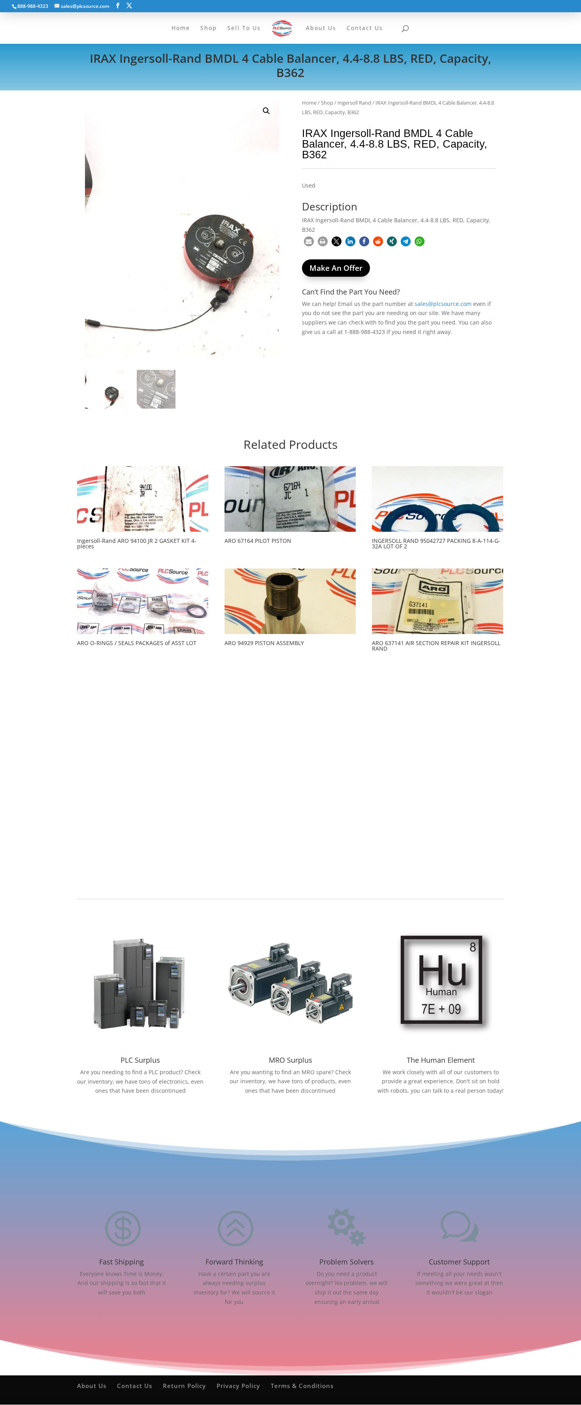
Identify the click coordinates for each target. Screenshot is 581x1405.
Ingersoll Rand (354, 102)
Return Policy (184, 1386)
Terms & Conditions (302, 1386)
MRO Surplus (290, 1060)
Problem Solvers (346, 1261)
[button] (266, 111)
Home (309, 102)
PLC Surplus (140, 1060)
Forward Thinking (234, 1261)
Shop (327, 102)
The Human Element (441, 1060)
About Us (91, 1386)
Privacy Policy (238, 1386)
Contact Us (134, 1386)
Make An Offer (335, 268)
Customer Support (459, 1261)
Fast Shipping (121, 1261)
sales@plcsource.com (443, 304)
